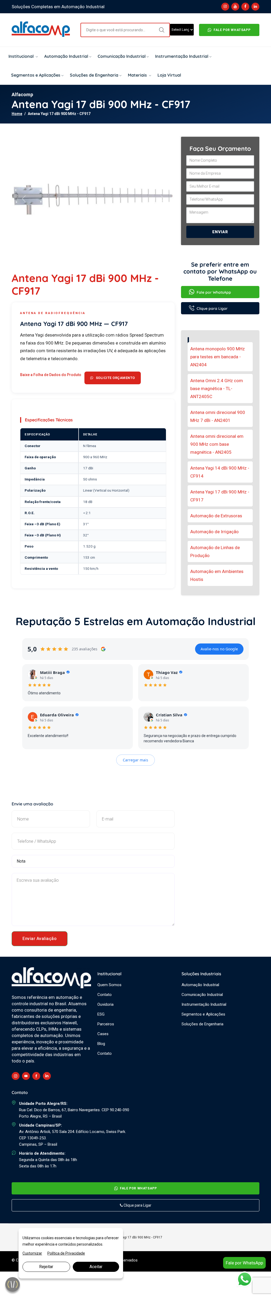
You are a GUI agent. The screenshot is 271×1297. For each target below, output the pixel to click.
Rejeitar (46, 1266)
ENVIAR (220, 232)
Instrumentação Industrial (181, 56)
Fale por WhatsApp (232, 30)
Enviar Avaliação (39, 938)
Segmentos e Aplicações (35, 75)
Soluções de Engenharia (94, 75)
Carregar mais (135, 759)
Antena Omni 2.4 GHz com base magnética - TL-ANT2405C (216, 388)
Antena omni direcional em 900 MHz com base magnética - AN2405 (216, 444)
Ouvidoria (105, 1004)
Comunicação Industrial (122, 56)
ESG (101, 1014)
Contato (104, 994)
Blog (101, 1043)
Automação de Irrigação (214, 531)
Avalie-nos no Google (219, 648)
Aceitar (95, 1266)
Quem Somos (109, 984)
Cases (103, 1033)
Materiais (138, 75)
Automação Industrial (66, 56)
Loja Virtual (169, 75)
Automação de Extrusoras (216, 515)
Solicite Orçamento (115, 378)
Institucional (21, 56)
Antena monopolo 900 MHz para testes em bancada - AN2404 (217, 356)
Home (17, 114)
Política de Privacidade (66, 1253)
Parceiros (105, 1024)
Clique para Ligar (212, 308)
